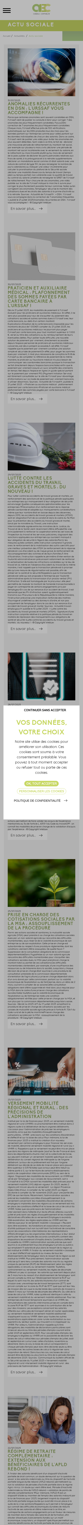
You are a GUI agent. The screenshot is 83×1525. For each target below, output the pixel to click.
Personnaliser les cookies (41, 791)
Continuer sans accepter (45, 710)
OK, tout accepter (41, 783)
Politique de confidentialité (37, 800)
